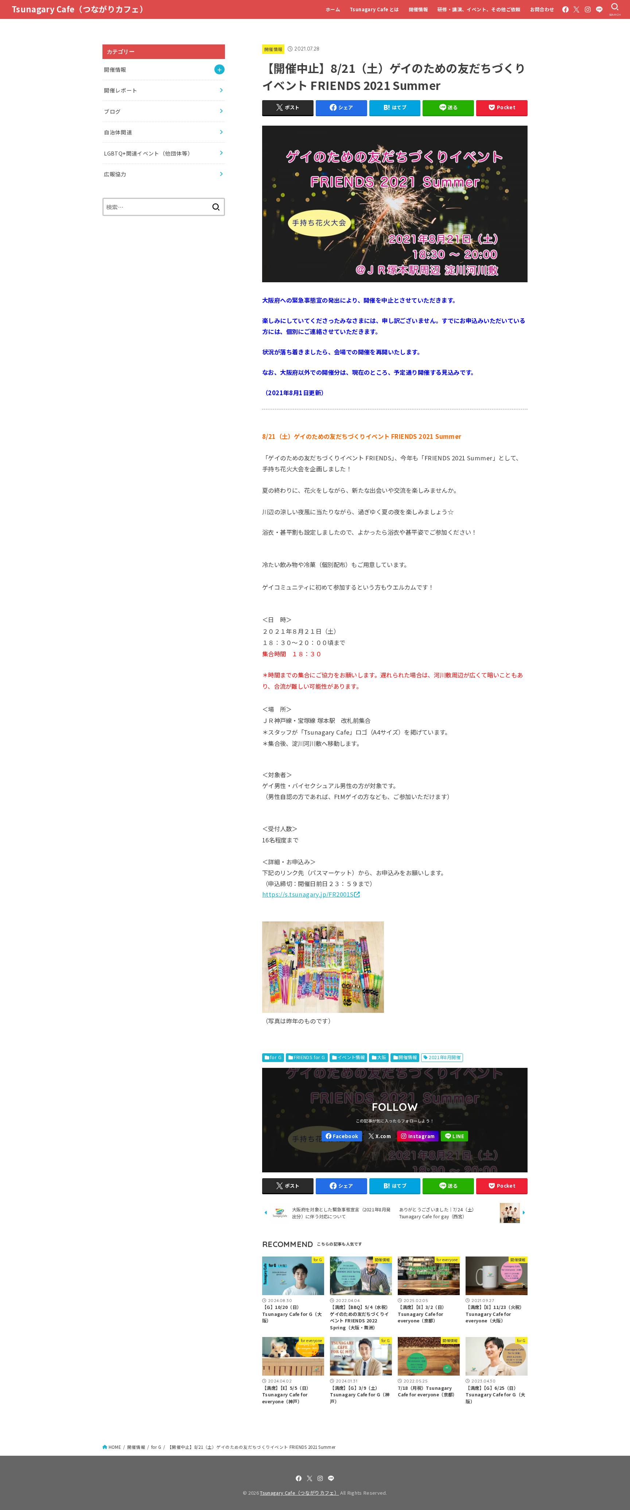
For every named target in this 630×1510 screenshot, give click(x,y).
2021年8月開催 (444, 1057)
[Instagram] (587, 9)
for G (275, 1057)
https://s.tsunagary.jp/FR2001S (307, 894)
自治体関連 (118, 132)
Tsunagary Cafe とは (374, 9)
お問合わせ (542, 9)
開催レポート (120, 90)
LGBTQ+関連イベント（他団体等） (148, 153)
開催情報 (418, 9)
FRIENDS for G (309, 1057)
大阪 (381, 1057)
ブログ (112, 111)
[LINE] (599, 9)
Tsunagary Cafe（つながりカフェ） (80, 9)
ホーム (333, 9)
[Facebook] (565, 9)
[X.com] (576, 9)
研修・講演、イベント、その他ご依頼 (479, 9)
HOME (115, 1447)
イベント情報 (351, 1057)
